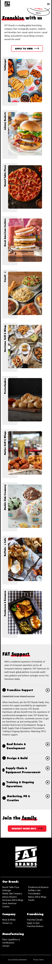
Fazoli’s (31, 900)
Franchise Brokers (35, 926)
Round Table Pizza (10, 887)
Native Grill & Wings (37, 897)
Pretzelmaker (34, 893)
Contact (6, 946)
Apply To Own (27, 50)
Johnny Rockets (9, 897)
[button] (48, 4)
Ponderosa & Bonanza (38, 887)
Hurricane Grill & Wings (12, 900)
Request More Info (24, 830)
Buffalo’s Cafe (34, 890)
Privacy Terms (38, 960)
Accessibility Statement (17, 960)
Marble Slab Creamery (12, 893)
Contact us (7, 923)
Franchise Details (35, 920)
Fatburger (6, 890)
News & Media (8, 920)
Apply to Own (33, 923)
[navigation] (7, 4)
